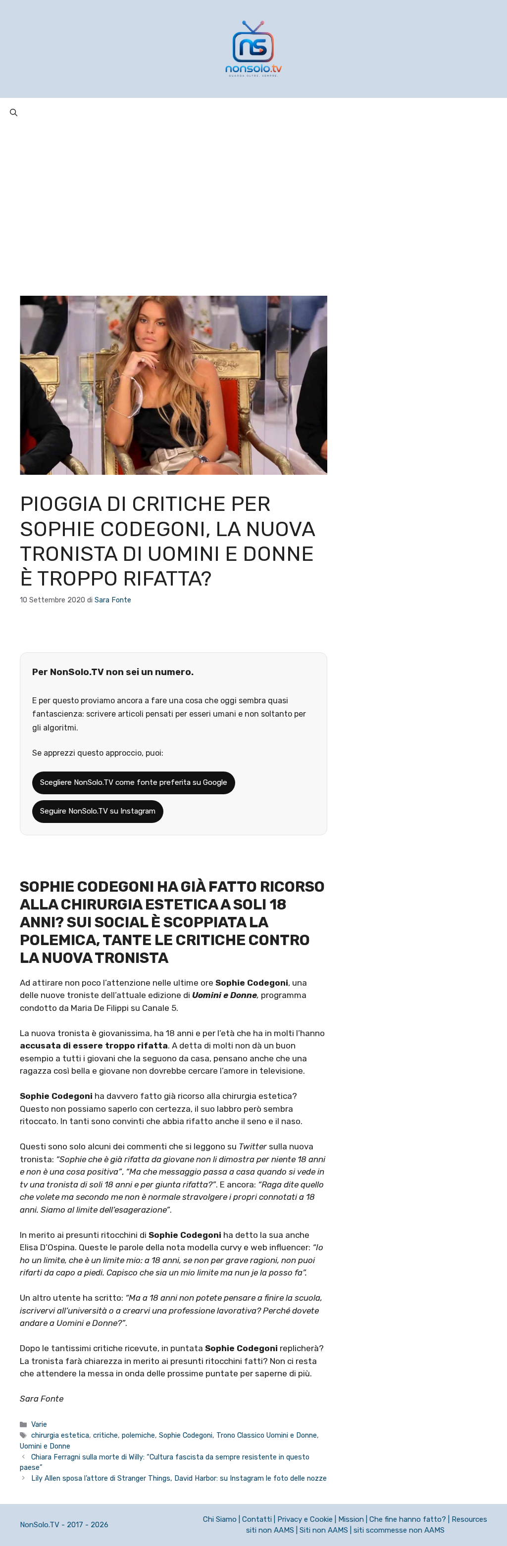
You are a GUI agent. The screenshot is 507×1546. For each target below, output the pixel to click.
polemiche (138, 1435)
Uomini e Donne (45, 1446)
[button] (13, 113)
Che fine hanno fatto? (407, 1519)
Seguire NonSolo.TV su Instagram (97, 811)
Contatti (257, 1519)
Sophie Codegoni (185, 1435)
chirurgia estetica (60, 1435)
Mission (351, 1519)
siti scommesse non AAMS (399, 1530)
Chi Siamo (220, 1519)
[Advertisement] (253, 202)
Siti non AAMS (324, 1530)
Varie (39, 1424)
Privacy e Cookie (305, 1519)
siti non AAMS (270, 1530)
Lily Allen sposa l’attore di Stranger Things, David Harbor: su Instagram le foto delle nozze (179, 1478)
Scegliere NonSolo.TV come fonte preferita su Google (133, 782)
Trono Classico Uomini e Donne (266, 1435)
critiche (105, 1435)
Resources (469, 1519)
